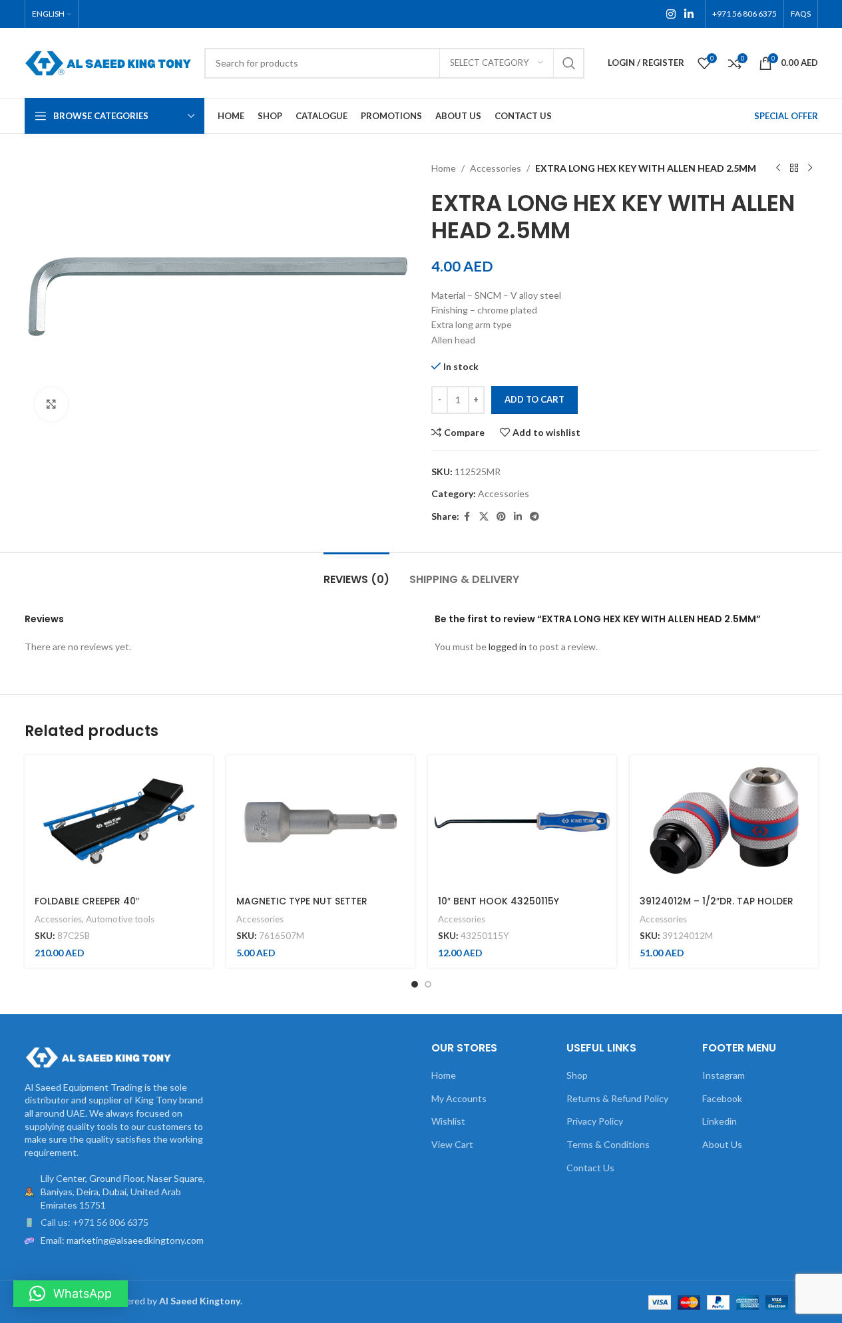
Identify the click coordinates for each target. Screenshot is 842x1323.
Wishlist (448, 1121)
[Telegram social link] (534, 517)
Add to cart (534, 399)
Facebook (722, 1098)
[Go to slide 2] (428, 984)
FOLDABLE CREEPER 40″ (87, 901)
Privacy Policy (594, 1121)
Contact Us (590, 1167)
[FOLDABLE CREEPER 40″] (119, 821)
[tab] (356, 572)
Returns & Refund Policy (617, 1098)
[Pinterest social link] (501, 517)
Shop (577, 1075)
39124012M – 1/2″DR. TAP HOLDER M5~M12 (716, 907)
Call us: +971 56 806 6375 (94, 1222)
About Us (722, 1144)
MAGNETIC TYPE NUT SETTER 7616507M (301, 907)
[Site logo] (108, 61)
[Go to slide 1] (414, 984)
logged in (507, 646)
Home (443, 168)
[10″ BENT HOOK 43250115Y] (522, 821)
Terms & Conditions (608, 1144)
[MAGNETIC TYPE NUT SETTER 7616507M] (320, 821)
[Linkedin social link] (689, 14)
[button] (70, 1293)
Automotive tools (120, 919)
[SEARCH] (569, 63)
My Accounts (459, 1098)
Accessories (495, 168)
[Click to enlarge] (51, 404)
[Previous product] (778, 168)
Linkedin (719, 1121)
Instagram (723, 1075)
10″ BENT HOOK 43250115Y (498, 901)
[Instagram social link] (671, 14)
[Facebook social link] (467, 517)
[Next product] (810, 168)
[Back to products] (794, 168)
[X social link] (484, 517)
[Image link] (98, 1055)
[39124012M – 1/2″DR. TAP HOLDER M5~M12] (724, 821)
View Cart (452, 1144)
